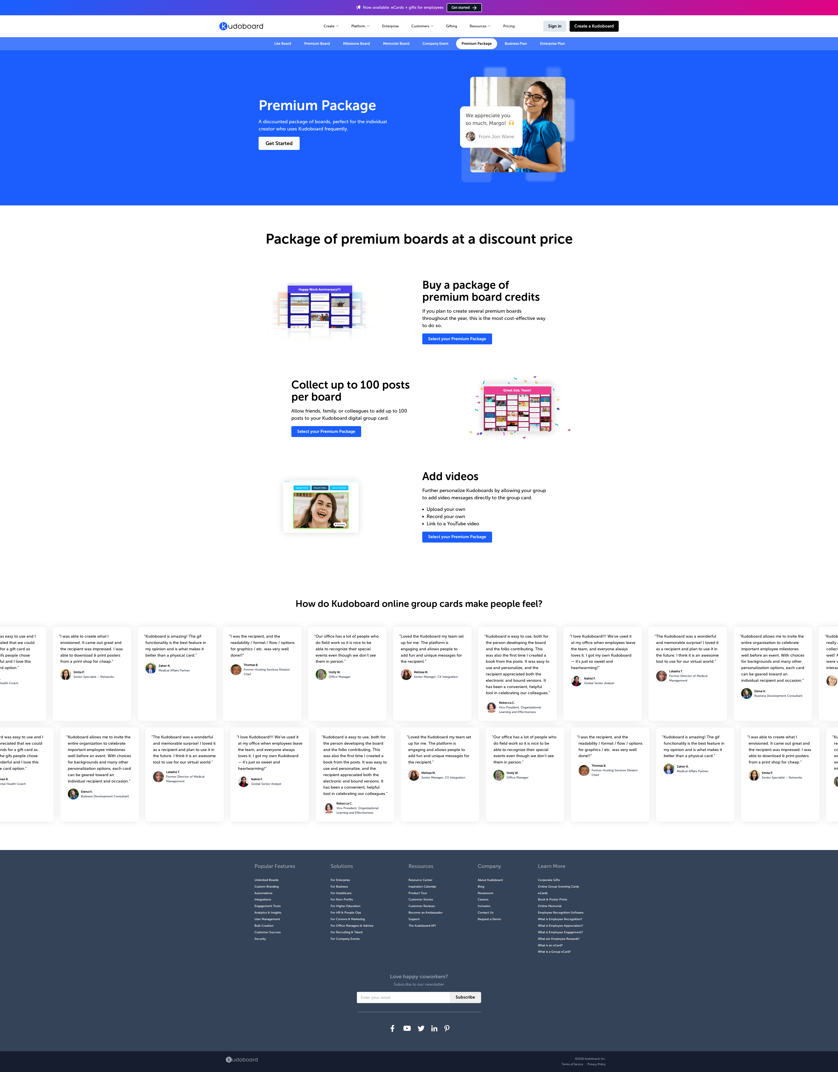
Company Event (435, 43)
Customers (420, 26)
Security (260, 938)
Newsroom (485, 893)
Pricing (509, 26)
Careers (483, 899)
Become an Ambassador (426, 912)
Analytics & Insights (267, 912)
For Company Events (345, 938)
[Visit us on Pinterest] (447, 1028)
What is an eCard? (550, 945)
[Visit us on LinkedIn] (434, 1028)
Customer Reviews (422, 906)
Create (329, 26)
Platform (358, 26)
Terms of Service (572, 1064)
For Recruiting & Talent (347, 932)
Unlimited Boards (266, 880)
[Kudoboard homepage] (242, 1060)
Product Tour (418, 893)
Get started (461, 7)
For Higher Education (345, 906)
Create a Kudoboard (594, 26)
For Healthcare (341, 893)
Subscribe (465, 997)
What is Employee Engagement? (560, 932)
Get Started (279, 143)
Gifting (451, 26)
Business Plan (516, 43)
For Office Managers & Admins (352, 925)
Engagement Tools (267, 906)
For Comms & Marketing (348, 919)
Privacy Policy (596, 1064)
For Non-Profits (342, 899)
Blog (481, 886)
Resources (478, 26)
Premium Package (477, 43)
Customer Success (267, 932)
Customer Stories (421, 899)
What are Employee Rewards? (559, 938)
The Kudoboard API (422, 925)
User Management (267, 919)
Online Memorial (550, 906)
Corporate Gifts (549, 880)
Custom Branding (266, 886)
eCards (543, 893)
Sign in (555, 26)
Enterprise (390, 26)
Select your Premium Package (457, 339)
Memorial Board (396, 43)
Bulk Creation (263, 925)
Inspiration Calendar (422, 886)
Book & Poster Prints (552, 899)
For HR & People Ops (346, 912)
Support (414, 919)
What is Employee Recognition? (560, 919)
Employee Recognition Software (561, 912)
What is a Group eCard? (554, 951)
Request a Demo (489, 919)
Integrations (262, 899)
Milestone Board (356, 43)
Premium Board (317, 43)
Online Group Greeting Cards (558, 886)
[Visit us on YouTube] (407, 1028)
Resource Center (420, 880)
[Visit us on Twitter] (421, 1028)
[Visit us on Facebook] (392, 1028)
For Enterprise (340, 880)
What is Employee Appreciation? (560, 925)
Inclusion (484, 906)
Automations (263, 893)
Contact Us (485, 912)
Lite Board (282, 43)
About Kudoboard (490, 880)
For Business (339, 886)
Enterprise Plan (552, 43)
